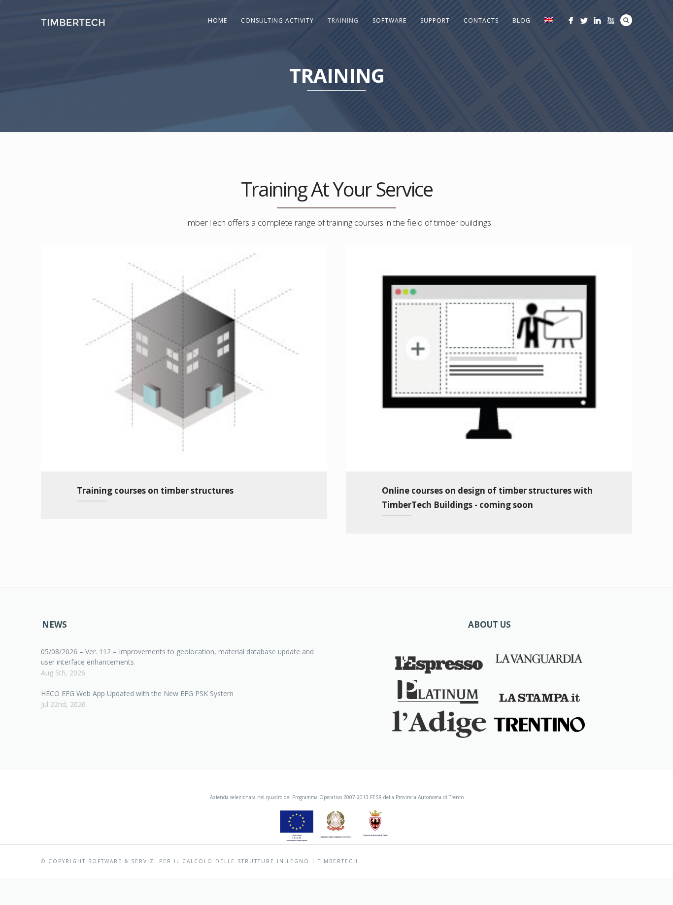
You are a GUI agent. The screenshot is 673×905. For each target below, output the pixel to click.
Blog (521, 20)
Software (389, 20)
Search (626, 20)
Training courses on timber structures (155, 490)
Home (217, 20)
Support (435, 20)
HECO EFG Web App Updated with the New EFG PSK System (137, 693)
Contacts (481, 20)
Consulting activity (277, 20)
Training (343, 20)
